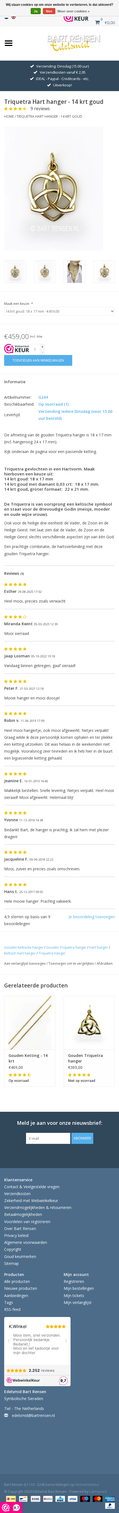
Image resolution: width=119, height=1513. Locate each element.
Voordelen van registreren (27, 1221)
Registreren (74, 1281)
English (13, 17)
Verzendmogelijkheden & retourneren (37, 1207)
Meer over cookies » (74, 11)
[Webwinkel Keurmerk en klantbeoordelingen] (16, 348)
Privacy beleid (16, 1235)
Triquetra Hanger (52, 953)
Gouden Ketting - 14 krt (28, 1058)
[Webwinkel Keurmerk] (76, 17)
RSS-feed (12, 1309)
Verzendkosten (17, 1193)
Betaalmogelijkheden (23, 1214)
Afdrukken (105, 963)
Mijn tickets (74, 1295)
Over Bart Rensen (20, 1228)
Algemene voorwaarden (25, 1242)
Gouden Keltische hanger (23, 947)
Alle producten (17, 1281)
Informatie (14, 381)
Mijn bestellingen (79, 1288)
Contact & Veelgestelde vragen (32, 1186)
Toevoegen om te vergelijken (71, 963)
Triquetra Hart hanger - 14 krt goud (49, 116)
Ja (36, 11)
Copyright (12, 1249)
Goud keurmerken (20, 1256)
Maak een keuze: (18, 303)
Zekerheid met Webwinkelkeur (31, 1200)
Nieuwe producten (20, 1288)
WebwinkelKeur (87, 1484)
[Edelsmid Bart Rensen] (74, 42)
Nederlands (6, 17)
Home (9, 116)
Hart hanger (98, 947)
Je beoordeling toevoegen (92, 916)
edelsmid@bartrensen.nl (33, 1415)
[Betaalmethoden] (10, 1498)
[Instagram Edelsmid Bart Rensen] (84, 1155)
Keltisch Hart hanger (20, 953)
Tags (8, 1302)
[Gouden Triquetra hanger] (89, 1022)
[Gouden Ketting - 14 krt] (29, 1022)
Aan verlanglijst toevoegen (25, 963)
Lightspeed (98, 1491)
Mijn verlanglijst (78, 1302)
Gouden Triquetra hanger (66, 947)
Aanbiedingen (16, 1295)
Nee (49, 11)
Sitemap (11, 1263)
